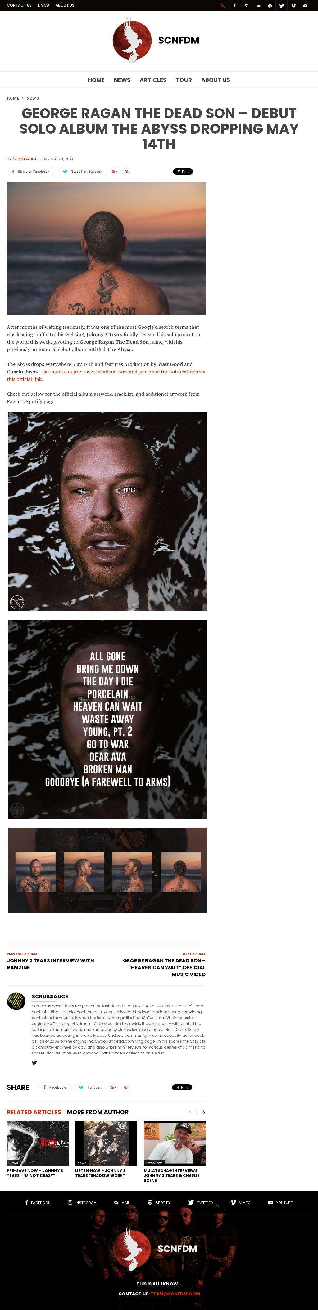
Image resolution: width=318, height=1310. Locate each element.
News (122, 80)
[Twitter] (282, 5)
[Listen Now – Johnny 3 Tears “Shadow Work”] (106, 1143)
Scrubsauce (24, 159)
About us (65, 5)
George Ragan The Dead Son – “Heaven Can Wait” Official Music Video (164, 967)
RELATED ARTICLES (34, 1112)
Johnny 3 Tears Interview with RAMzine (50, 964)
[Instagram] (246, 5)
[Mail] (258, 5)
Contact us (19, 5)
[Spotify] (270, 5)
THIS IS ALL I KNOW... (159, 1284)
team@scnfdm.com (175, 1294)
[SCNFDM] (159, 61)
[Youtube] (305, 5)
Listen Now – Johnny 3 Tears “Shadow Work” (100, 1173)
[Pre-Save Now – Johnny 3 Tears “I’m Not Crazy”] (38, 1143)
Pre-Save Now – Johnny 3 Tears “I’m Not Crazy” (35, 1173)
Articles (153, 80)
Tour (184, 80)
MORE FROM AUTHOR (98, 1112)
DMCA (43, 5)
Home (96, 80)
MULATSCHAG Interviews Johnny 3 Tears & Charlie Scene (171, 1175)
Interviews (154, 1163)
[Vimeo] (293, 5)
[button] (223, 5)
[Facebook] (234, 5)
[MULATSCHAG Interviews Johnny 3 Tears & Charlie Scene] (175, 1143)
